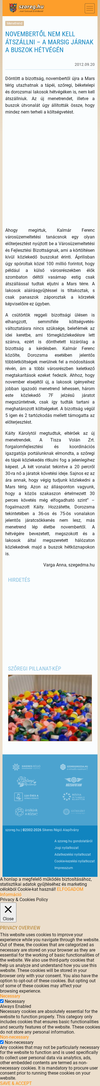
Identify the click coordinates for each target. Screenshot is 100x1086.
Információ (10, 894)
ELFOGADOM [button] (70, 889)
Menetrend (14, 23)
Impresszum (63, 868)
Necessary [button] (10, 996)
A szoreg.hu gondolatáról (73, 841)
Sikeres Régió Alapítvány (60, 830)
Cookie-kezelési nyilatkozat (74, 861)
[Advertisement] (50, 171)
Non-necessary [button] (14, 1037)
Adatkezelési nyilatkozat (72, 854)
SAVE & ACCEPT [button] (16, 1083)
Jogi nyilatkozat (66, 848)
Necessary (15, 1001)
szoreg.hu (12, 830)
